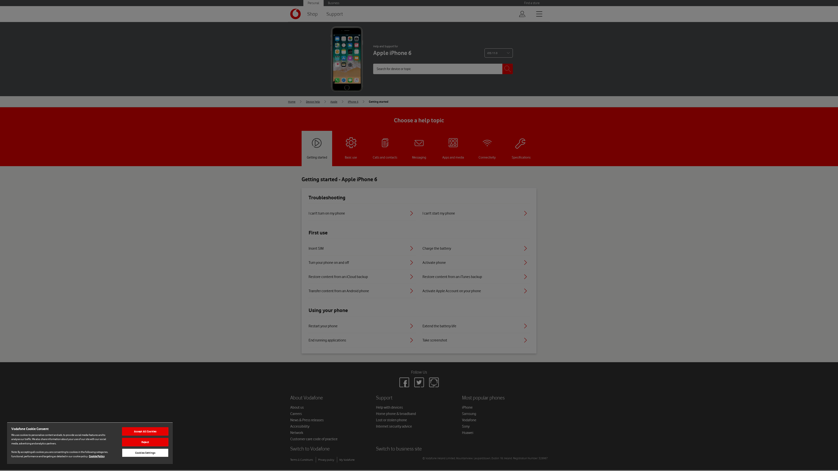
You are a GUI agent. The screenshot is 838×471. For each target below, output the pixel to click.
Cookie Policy (97, 456)
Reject (145, 442)
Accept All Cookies (145, 431)
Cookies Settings (145, 452)
